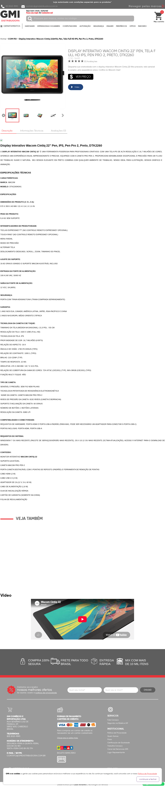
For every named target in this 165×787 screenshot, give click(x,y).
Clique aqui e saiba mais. (67, 738)
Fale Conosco (113, 720)
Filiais (109, 739)
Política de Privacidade (116, 733)
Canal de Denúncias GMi (117, 749)
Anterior (3, 115)
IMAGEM (109, 26)
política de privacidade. (46, 693)
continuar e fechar (147, 779)
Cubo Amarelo (79, 784)
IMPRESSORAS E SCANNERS (48, 26)
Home (3, 39)
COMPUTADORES (70, 26)
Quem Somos (112, 736)
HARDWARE (30, 26)
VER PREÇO (83, 76)
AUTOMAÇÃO (85, 26)
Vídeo (77, 87)
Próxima (62, 115)
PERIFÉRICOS (121, 26)
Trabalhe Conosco (114, 746)
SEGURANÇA (98, 26)
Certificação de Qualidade (118, 743)
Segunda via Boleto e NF (117, 723)
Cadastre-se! (47, 12)
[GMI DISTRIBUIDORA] (10, 15)
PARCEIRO (142, 26)
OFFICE (132, 26)
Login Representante (116, 752)
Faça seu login (32, 12)
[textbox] (80, 18)
